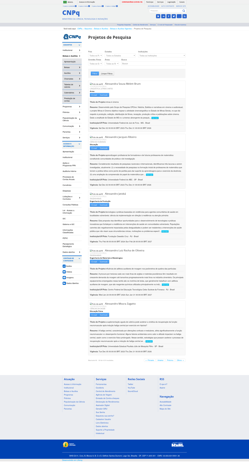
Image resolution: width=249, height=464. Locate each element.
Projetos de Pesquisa (142, 28)
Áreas (107, 59)
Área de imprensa (180, 25)
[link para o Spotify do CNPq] (179, 16)
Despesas (67, 190)
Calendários (69, 92)
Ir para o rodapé (111, 6)
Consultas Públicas (70, 204)
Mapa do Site (181, 6)
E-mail (94, 95)
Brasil (70, 2)
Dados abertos (69, 252)
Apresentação (70, 61)
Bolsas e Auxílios (101, 28)
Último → (180, 360)
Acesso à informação (87, 2)
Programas (67, 106)
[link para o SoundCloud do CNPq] (163, 16)
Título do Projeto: (98, 101)
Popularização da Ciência (70, 119)
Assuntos (88, 28)
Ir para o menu (84, 6)
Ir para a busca (97, 6)
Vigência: (94, 128)
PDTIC (65, 238)
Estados (108, 51)
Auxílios (67, 73)
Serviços (153, 25)
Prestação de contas (69, 99)
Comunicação (68, 126)
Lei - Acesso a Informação (68, 211)
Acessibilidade (153, 6)
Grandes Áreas (94, 59)
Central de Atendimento (140, 25)
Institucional (67, 50)
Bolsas (67, 67)
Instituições (143, 51)
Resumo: (94, 107)
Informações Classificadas (68, 231)
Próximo (170, 360)
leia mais (155, 118)
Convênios (67, 185)
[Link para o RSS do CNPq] (184, 16)
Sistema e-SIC (68, 224)
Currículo (104, 95)
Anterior (160, 360)
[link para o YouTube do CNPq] (158, 16)
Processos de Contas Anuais (69, 178)
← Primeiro (150, 360)
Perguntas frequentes (124, 25)
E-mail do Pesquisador (165, 25)
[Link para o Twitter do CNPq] (174, 16)
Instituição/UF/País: (99, 122)
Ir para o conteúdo (69, 6)
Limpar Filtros (106, 73)
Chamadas (68, 78)
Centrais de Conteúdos (68, 259)
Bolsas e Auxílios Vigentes (121, 28)
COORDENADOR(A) (98, 86)
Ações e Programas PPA (69, 164)
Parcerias (66, 131)
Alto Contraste (167, 6)
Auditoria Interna (69, 171)
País (90, 51)
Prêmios (66, 112)
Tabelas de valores (68, 85)
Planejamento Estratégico (68, 245)
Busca (124, 59)
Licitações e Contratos (67, 197)
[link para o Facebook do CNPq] (168, 16)
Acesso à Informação (68, 145)
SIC (64, 218)
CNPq (79, 28)
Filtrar (94, 73)
